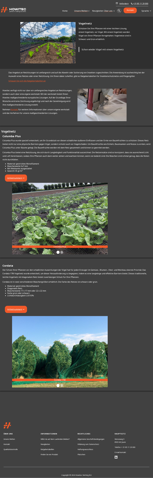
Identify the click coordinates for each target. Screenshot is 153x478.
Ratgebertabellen (47, 449)
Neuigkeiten (97, 11)
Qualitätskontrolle (11, 449)
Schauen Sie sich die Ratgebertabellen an (27, 81)
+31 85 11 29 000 (140, 3)
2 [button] (61, 252)
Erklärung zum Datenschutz (88, 444)
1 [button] (58, 252)
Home (65, 11)
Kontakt (130, 10)
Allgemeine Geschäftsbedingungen (91, 439)
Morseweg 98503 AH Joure (120, 440)
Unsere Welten (9, 439)
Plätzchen (81, 454)
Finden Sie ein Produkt (49, 454)
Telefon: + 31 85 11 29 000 (125, 447)
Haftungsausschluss (85, 449)
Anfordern (124, 3)
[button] (81, 11)
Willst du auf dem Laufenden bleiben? (55, 439)
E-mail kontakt (120, 452)
